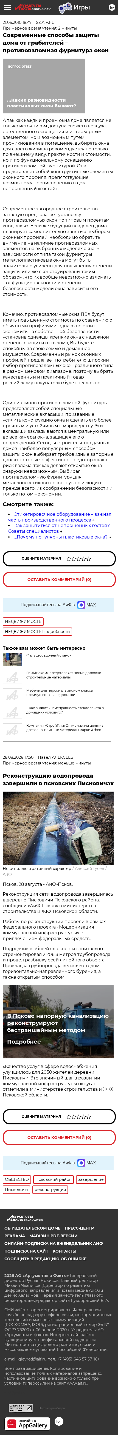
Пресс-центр (79, 1228)
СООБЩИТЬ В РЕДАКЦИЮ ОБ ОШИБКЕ (45, 1258)
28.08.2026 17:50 (18, 757)
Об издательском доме (32, 1228)
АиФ (7, 874)
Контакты (64, 1251)
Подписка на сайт (26, 1251)
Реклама (14, 1235)
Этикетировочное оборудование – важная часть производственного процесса (59, 517)
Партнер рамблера (52, 1408)
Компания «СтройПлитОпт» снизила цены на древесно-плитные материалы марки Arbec (64, 727)
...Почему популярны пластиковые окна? (61, 537)
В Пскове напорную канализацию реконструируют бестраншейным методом (58, 1023)
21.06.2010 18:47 (17, 22)
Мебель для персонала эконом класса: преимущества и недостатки (60, 692)
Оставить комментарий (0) (59, 579)
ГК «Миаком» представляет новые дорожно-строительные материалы (64, 675)
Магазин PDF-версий (53, 1235)
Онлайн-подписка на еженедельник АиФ (53, 1243)
